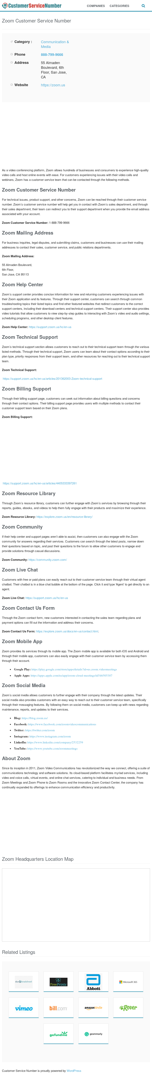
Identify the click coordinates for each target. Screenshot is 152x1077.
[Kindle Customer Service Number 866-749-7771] (93, 1008)
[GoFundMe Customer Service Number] (58, 1034)
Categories (119, 6)
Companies (96, 6)
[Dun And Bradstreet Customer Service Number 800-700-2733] (24, 982)
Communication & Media (55, 44)
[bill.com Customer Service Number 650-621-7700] (58, 1008)
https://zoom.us (53, 84)
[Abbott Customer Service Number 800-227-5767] (93, 982)
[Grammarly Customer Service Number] (93, 1034)
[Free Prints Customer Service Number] (58, 982)
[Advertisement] (111, 67)
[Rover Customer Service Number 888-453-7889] (128, 1008)
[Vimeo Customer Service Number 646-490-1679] (24, 1008)
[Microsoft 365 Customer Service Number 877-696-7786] (128, 982)
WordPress (74, 1070)
